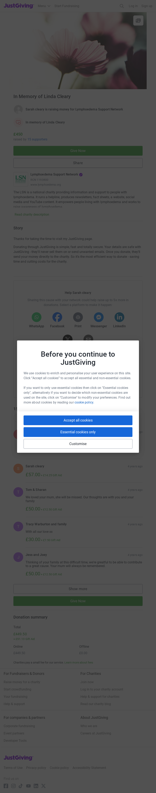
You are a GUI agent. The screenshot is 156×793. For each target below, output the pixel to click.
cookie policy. (84, 402)
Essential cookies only (78, 432)
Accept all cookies (78, 420)
